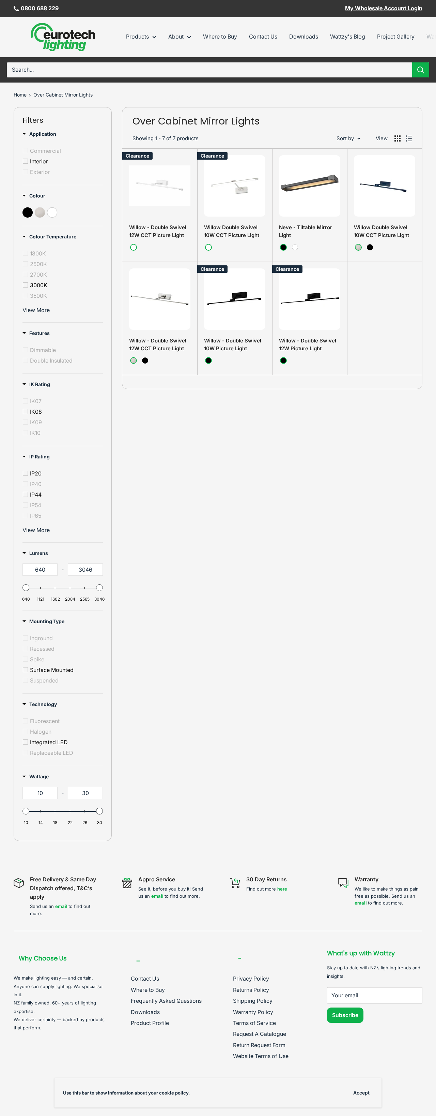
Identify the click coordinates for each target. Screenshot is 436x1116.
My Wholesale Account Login (383, 8)
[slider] (25, 587)
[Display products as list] (409, 138)
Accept (361, 1093)
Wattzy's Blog (347, 36)
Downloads (303, 36)
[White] (133, 247)
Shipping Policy (252, 1000)
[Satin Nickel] (358, 247)
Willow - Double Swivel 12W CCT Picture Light (157, 231)
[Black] (283, 247)
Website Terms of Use (261, 1056)
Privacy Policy (251, 978)
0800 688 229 (40, 8)
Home (20, 95)
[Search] (420, 69)
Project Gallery (396, 36)
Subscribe (345, 1015)
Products (137, 36)
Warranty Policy (253, 1012)
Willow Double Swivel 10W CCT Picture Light (231, 231)
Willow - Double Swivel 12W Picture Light (307, 344)
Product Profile (150, 1022)
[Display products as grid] (397, 138)
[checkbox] (64, 151)
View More (36, 310)
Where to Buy (220, 36)
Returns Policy (251, 989)
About (176, 36)
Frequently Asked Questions (166, 1000)
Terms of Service (254, 1022)
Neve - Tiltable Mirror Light (305, 231)
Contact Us (263, 36)
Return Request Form (259, 1045)
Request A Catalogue (259, 1033)
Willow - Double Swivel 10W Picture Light (232, 344)
